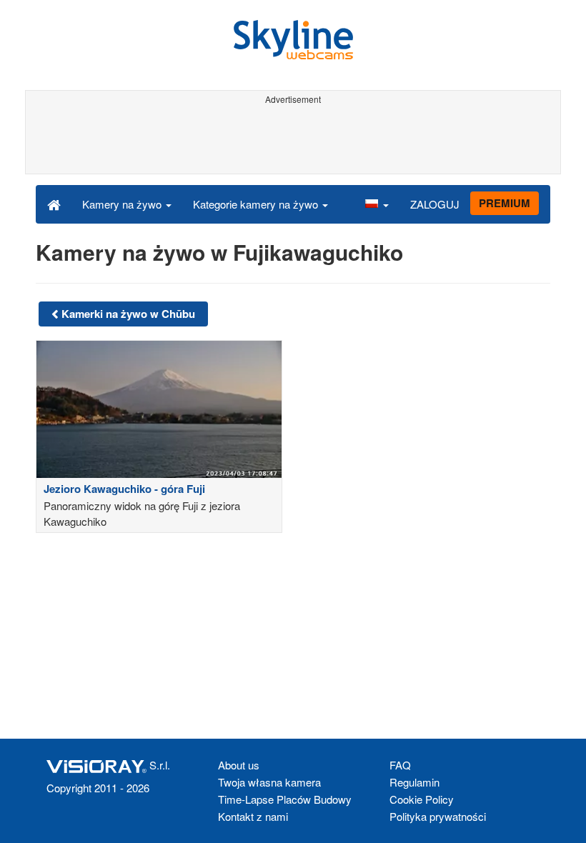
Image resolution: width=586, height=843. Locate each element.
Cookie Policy (421, 799)
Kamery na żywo (123, 203)
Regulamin (414, 781)
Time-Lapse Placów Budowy (285, 799)
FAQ (400, 764)
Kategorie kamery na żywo (257, 203)
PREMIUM (504, 203)
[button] (376, 203)
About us (238, 764)
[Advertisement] (290, 141)
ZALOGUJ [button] (435, 203)
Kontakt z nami (253, 816)
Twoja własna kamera (269, 781)
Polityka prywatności (437, 816)
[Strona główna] (53, 203)
